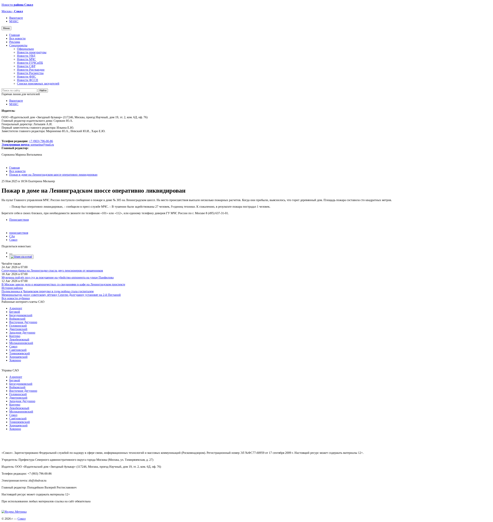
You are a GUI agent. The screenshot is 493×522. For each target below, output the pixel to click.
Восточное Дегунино (23, 322)
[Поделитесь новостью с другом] (21, 256)
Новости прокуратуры (31, 52)
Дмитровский (18, 329)
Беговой (14, 311)
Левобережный (19, 339)
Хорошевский (18, 356)
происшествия (18, 232)
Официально (25, 48)
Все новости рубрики (16, 298)
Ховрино (15, 360)
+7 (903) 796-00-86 (27, 142)
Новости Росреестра (30, 73)
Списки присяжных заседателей (38, 83)
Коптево (14, 336)
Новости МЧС (26, 59)
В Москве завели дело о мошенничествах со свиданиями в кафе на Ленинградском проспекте (63, 284)
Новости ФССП (27, 80)
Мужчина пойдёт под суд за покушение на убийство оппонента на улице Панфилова (58, 277)
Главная (14, 35)
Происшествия (19, 219)
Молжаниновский (21, 343)
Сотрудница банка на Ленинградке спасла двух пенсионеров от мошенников (52, 270)
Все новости (17, 38)
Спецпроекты (18, 45)
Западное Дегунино (22, 332)
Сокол (13, 239)
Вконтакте (16, 17)
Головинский (18, 325)
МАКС (13, 21)
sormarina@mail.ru (42, 144)
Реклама (14, 42)
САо (12, 236)
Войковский (17, 318)
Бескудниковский (20, 315)
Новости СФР (26, 66)
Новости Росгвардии (30, 69)
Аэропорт (15, 308)
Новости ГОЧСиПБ (30, 62)
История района (12, 288)
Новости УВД (26, 55)
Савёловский (18, 350)
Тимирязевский (19, 353)
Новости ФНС (26, 76)
